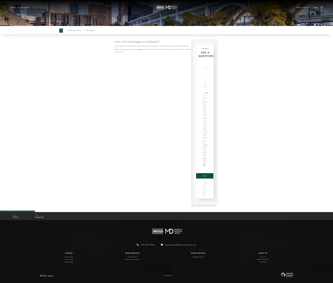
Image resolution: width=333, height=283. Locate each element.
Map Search (90, 30)
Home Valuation (74, 30)
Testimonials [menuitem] (262, 262)
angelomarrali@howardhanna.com (180, 244)
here (140, 49)
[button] (61, 31)
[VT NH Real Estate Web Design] (287, 275)
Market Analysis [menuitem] (132, 257)
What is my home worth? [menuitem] (132, 259)
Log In (298, 7)
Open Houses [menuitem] (69, 259)
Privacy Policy (168, 275)
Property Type (39, 217)
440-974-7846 (24, 7)
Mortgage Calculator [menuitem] (198, 257)
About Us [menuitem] (263, 257)
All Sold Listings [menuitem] (68, 262)
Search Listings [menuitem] (69, 257)
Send (204, 176)
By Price (15, 217)
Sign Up (305, 7)
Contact (13, 7)
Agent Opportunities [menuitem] (263, 259)
